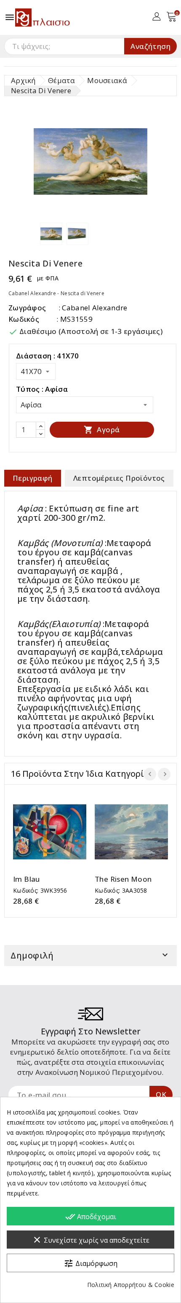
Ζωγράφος (27, 307)
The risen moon (123, 879)
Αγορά (102, 429)
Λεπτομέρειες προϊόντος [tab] (119, 478)
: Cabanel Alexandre (93, 307)
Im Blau (26, 879)
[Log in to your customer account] (156, 16)
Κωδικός (23, 319)
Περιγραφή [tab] (33, 478)
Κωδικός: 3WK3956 (40, 890)
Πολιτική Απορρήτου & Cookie (130, 1285)
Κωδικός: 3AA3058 (121, 890)
